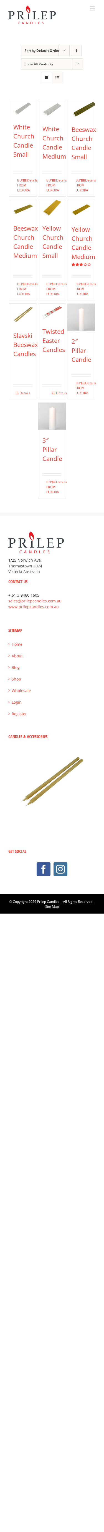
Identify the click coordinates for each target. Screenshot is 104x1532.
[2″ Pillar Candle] (81, 317)
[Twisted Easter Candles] (52, 312)
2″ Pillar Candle (81, 350)
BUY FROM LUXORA (20, 185)
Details (29, 180)
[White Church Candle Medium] (52, 109)
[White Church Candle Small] (23, 108)
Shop (16, 679)
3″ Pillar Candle (52, 449)
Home (17, 644)
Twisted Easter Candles (53, 340)
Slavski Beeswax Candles (25, 344)
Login (17, 702)
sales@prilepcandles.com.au (35, 601)
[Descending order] (76, 50)
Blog (16, 667)
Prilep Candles (48, 901)
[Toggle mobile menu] (93, 8)
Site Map (52, 906)
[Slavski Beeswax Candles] (23, 314)
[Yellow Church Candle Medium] (81, 209)
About (17, 655)
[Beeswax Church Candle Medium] (23, 209)
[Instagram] (60, 869)
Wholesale (21, 690)
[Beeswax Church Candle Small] (81, 109)
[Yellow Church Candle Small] (52, 209)
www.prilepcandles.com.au (33, 606)
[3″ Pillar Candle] (52, 416)
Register (19, 713)
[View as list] (57, 77)
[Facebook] (43, 869)
